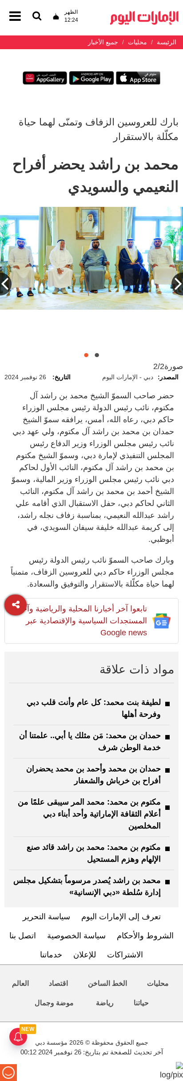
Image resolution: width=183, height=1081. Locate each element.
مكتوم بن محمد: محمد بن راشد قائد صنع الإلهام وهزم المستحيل (94, 853)
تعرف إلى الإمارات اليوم (121, 916)
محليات (158, 983)
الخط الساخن (107, 983)
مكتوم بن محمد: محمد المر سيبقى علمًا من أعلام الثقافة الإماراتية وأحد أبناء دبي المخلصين (89, 813)
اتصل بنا (22, 935)
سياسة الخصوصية (76, 935)
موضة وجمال (54, 1003)
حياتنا (141, 1003)
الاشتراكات (125, 954)
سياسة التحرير (46, 916)
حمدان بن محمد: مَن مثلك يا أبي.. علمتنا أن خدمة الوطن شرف (90, 741)
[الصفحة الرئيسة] (144, 13)
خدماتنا (51, 954)
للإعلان (84, 954)
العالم (20, 983)
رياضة (105, 1003)
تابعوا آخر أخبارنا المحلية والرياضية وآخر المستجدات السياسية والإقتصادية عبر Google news (82, 620)
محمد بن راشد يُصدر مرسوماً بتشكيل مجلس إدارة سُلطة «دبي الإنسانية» (87, 886)
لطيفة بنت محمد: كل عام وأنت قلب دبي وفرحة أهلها (94, 708)
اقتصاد (58, 983)
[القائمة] (37, 16)
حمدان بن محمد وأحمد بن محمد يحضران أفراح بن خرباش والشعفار (93, 774)
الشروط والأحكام (145, 935)
